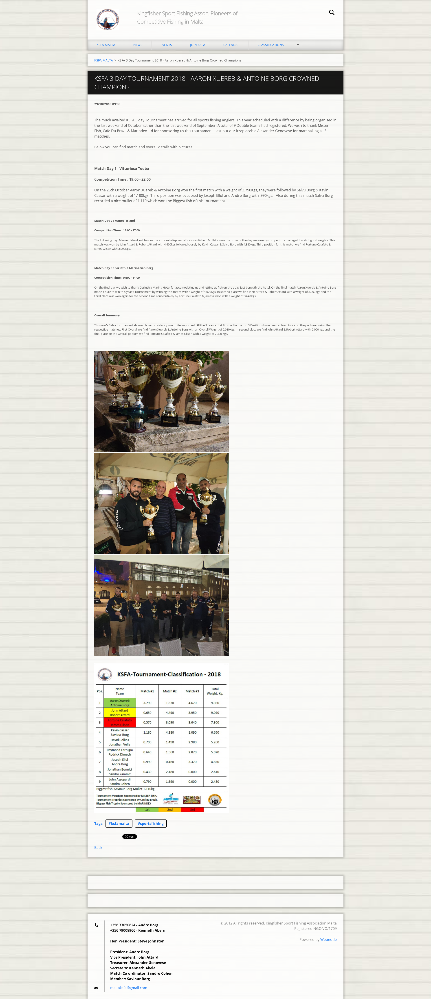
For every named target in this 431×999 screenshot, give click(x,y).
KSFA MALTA (106, 45)
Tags (98, 823)
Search (331, 13)
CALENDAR (231, 45)
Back (98, 847)
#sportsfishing (151, 823)
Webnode (328, 939)
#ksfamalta (119, 823)
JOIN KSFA (197, 45)
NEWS (137, 45)
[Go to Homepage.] (108, 15)
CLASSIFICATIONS (271, 45)
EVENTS (166, 45)
